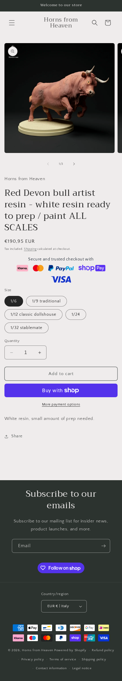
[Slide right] (74, 163)
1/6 (14, 301)
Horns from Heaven (37, 650)
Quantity (12, 341)
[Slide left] (47, 163)
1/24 (76, 314)
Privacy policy (32, 659)
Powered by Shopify (70, 650)
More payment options (61, 404)
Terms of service (62, 659)
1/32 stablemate (26, 327)
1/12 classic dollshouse (33, 314)
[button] (11, 22)
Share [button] (17, 436)
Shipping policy (94, 659)
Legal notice (82, 668)
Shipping (30, 249)
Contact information (51, 668)
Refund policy (103, 650)
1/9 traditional (46, 301)
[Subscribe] (103, 546)
